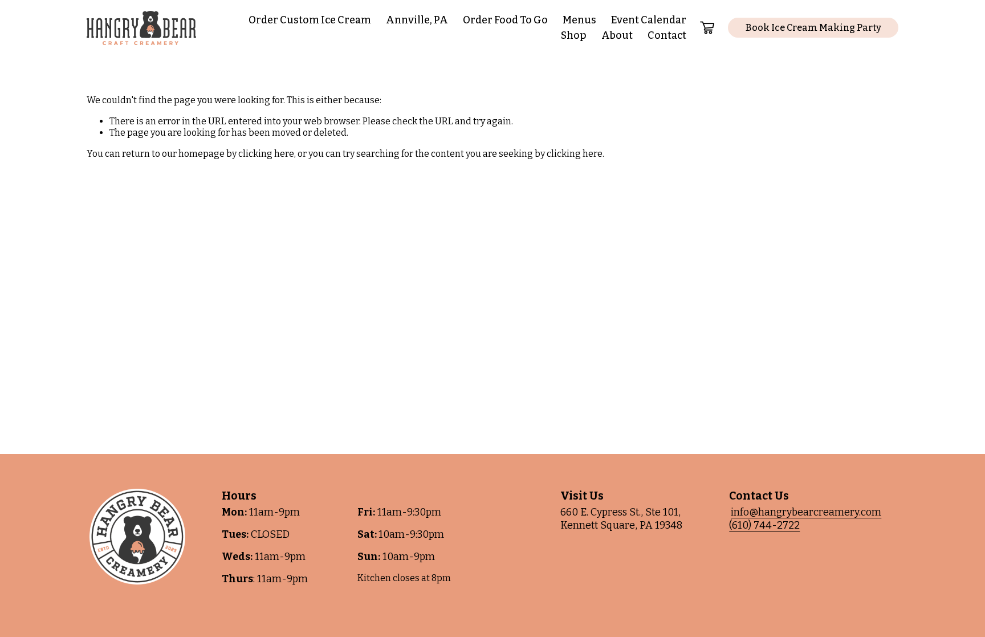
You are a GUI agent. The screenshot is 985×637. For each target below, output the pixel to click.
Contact (667, 35)
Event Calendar (648, 20)
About (617, 35)
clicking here (266, 153)
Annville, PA (417, 20)
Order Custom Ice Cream (310, 20)
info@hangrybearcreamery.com (806, 512)
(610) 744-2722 (764, 525)
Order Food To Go (505, 20)
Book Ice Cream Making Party (813, 27)
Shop (574, 35)
